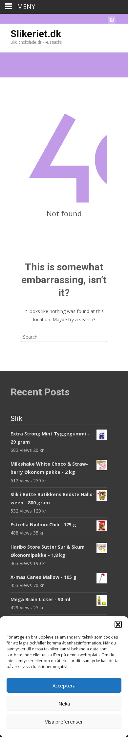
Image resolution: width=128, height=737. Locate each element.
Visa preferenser (64, 721)
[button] (118, 624)
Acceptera (64, 685)
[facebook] (112, 21)
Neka (64, 703)
